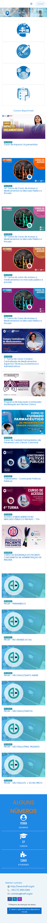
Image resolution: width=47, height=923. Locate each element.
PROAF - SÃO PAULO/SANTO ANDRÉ (21, 675)
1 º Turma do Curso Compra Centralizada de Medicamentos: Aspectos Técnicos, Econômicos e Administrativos (21, 362)
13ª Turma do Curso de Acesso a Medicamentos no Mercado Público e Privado (23, 239)
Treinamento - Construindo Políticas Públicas (22, 480)
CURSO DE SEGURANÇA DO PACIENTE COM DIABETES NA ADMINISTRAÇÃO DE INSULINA (22, 557)
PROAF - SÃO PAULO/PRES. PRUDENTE (22, 746)
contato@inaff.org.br (22, 893)
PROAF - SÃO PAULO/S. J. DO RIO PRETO (23, 782)
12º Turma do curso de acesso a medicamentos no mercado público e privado (23, 280)
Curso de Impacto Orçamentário (21, 144)
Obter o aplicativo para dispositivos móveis (25, 910)
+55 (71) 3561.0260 (20, 890)
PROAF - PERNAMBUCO (15, 603)
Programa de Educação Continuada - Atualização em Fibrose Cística (23, 403)
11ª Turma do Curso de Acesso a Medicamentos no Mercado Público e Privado (23, 321)
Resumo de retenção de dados (23, 905)
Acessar (40, 4)
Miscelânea (8, 142)
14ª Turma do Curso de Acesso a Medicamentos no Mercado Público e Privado (23, 191)
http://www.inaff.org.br (23, 886)
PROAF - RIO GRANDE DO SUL (18, 639)
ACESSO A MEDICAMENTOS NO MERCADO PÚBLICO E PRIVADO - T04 (21, 518)
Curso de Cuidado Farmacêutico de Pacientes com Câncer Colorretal (22, 441)
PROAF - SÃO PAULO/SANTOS (18, 711)
